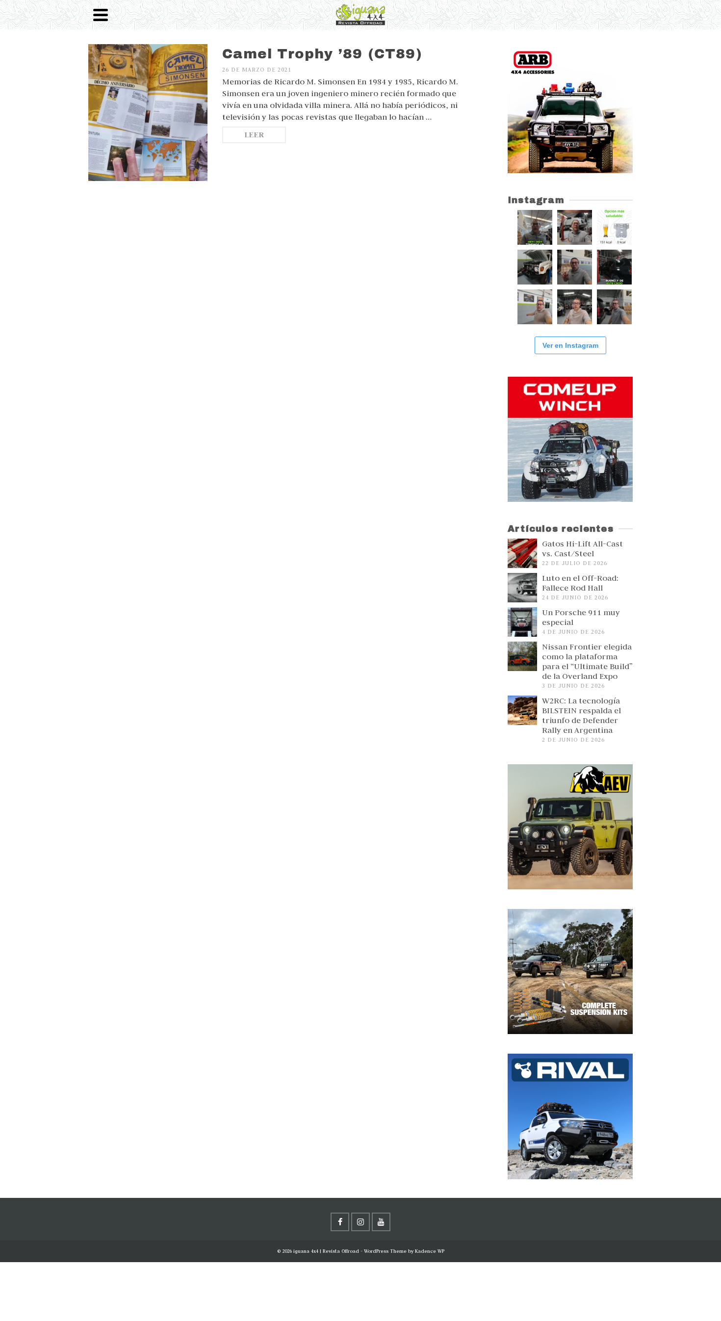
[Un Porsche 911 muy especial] (522, 622)
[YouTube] (381, 1222)
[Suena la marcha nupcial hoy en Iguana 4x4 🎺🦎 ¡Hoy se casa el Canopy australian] (534, 227)
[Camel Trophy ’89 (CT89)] (147, 112)
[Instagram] (360, 1222)
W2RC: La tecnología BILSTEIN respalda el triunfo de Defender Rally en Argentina (581, 715)
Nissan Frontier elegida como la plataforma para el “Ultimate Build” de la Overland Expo (587, 661)
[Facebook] (340, 1222)
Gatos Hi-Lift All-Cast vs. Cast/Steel (582, 548)
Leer (254, 135)
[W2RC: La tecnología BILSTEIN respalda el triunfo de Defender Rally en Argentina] (522, 710)
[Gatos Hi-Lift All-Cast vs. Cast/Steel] (522, 553)
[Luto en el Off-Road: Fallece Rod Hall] (522, 587)
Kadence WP (429, 1251)
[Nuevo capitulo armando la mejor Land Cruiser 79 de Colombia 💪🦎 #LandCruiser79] (574, 267)
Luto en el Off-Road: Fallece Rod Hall (580, 583)
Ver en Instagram (570, 345)
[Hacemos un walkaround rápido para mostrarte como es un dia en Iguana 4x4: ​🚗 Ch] (614, 306)
